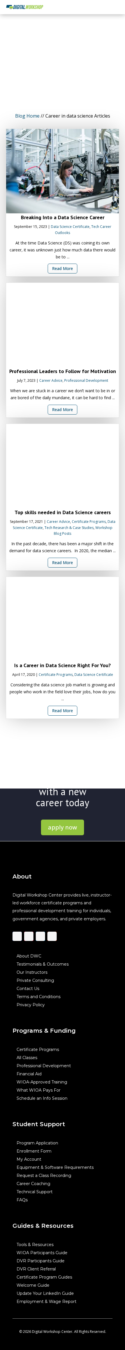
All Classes (27, 1057)
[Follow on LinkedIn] (40, 936)
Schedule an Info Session (42, 1098)
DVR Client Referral (36, 1268)
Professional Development (86, 380)
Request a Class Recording (44, 1175)
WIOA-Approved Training (42, 1081)
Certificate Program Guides (44, 1276)
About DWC (29, 955)
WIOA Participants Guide (42, 1252)
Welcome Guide (33, 1285)
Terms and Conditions (38, 996)
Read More (62, 268)
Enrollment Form (34, 1150)
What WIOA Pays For (38, 1089)
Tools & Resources (35, 1244)
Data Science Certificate (70, 226)
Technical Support (35, 1191)
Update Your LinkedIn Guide (45, 1293)
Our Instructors (32, 972)
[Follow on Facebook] (17, 936)
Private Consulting (35, 980)
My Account (29, 1159)
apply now (62, 827)
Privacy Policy (31, 1004)
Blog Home (27, 116)
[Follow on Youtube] (52, 936)
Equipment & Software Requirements (55, 1167)
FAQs (22, 1199)
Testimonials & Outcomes (43, 963)
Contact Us (28, 988)
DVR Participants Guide (41, 1260)
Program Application (37, 1142)
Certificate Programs (89, 521)
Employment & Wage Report (46, 1301)
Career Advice (51, 380)
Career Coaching (33, 1183)
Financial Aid (29, 1073)
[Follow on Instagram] (28, 936)
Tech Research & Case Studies (69, 527)
